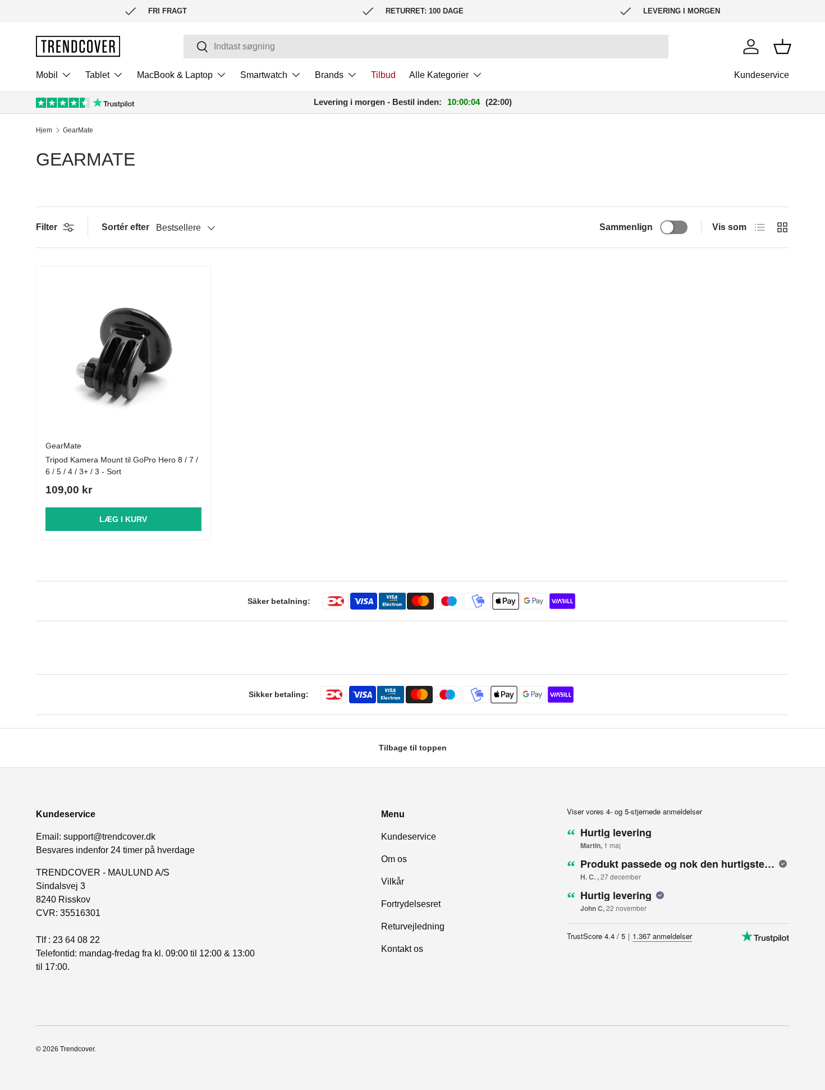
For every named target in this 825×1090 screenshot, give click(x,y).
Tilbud (383, 75)
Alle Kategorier (439, 75)
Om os (394, 859)
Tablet (97, 75)
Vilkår (392, 881)
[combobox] (426, 46)
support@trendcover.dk (109, 836)
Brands (329, 75)
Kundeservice (761, 75)
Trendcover (77, 1049)
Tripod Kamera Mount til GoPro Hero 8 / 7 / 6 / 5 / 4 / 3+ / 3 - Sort (121, 465)
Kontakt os (402, 949)
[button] (782, 46)
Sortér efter (125, 227)
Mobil (47, 75)
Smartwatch (263, 75)
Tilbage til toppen (413, 747)
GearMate (78, 130)
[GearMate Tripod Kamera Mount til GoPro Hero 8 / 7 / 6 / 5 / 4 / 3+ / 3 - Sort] (123, 354)
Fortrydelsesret (411, 904)
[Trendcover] (78, 46)
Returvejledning (412, 926)
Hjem (44, 130)
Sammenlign (626, 227)
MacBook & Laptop (175, 75)
